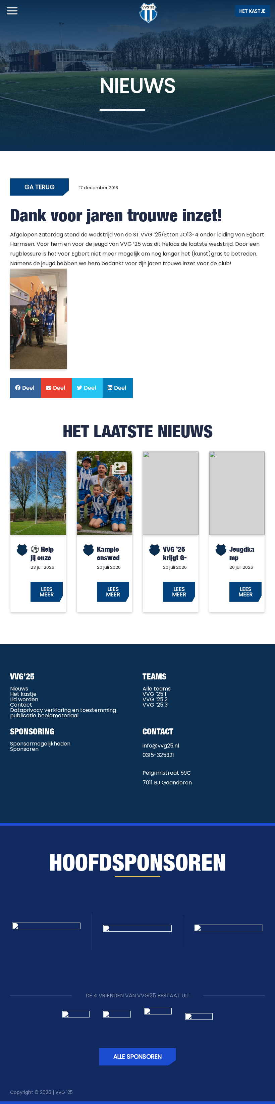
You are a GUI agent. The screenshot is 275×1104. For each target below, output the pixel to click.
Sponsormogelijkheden (40, 744)
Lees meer (47, 591)
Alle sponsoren (137, 1056)
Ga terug (39, 187)
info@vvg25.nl (161, 746)
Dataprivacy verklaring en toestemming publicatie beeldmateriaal (63, 712)
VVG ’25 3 (155, 705)
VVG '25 (64, 1092)
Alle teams (157, 689)
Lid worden (24, 699)
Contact (21, 705)
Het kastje (252, 11)
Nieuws (19, 689)
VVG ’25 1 (154, 694)
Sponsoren (24, 749)
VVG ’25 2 (155, 699)
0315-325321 (158, 755)
